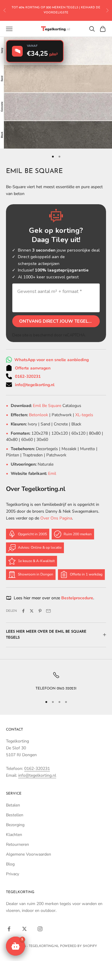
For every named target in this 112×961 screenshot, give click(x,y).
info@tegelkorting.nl (34, 385)
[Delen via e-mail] (48, 611)
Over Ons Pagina (56, 518)
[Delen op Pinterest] (40, 611)
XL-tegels (84, 415)
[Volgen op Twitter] (24, 929)
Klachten (14, 834)
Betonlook (38, 415)
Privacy (12, 874)
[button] (15, 946)
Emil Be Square (47, 405)
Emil (52, 473)
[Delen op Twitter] (31, 611)
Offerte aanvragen (32, 368)
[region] (56, 681)
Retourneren (17, 844)
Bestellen (14, 815)
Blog (10, 864)
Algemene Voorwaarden (28, 854)
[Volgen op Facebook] (9, 929)
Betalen (13, 805)
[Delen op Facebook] (23, 611)
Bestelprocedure (77, 598)
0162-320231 (28, 376)
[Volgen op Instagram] (40, 929)
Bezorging (15, 825)
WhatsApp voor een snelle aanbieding (51, 360)
